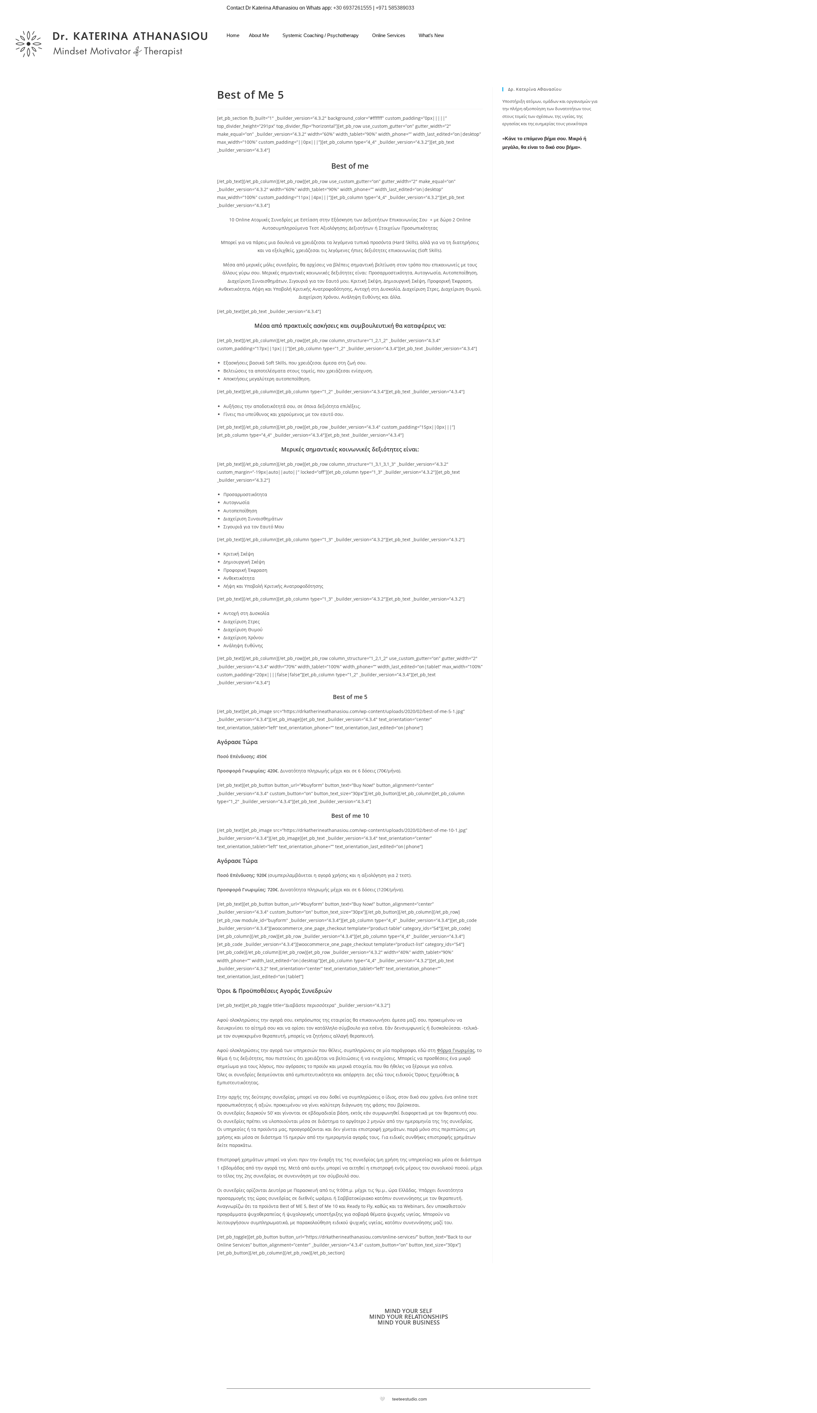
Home (233, 35)
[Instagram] (710, 40)
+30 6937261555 (352, 8)
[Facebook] (697, 40)
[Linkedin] (722, 40)
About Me (259, 35)
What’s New (431, 35)
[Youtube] (735, 40)
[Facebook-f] (578, 1400)
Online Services (388, 35)
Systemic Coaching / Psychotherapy (320, 35)
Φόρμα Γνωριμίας (456, 1050)
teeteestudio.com (409, 1398)
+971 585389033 (395, 8)
